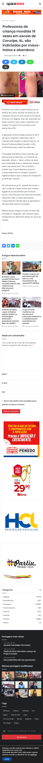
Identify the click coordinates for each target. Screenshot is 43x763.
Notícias (6, 615)
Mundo (19, 719)
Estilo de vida (15, 715)
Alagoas (12, 21)
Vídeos (5, 623)
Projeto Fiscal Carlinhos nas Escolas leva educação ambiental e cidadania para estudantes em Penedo (31, 316)
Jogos (25, 715)
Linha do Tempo (8, 719)
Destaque (7, 604)
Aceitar (7, 759)
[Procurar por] (40, 4)
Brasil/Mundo (8, 600)
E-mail (5, 383)
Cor (33, 711)
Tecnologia (7, 723)
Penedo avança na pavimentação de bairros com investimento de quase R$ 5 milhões (30, 278)
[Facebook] (5, 62)
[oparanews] (15, 4)
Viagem (16, 723)
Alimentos (6, 711)
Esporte (6, 611)
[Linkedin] (22, 62)
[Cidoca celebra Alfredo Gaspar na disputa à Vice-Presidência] (35, 684)
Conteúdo (25, 711)
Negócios (28, 719)
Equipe (5, 715)
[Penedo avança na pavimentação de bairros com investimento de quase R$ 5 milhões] (31, 266)
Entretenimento (9, 608)
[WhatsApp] (30, 62)
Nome (5, 374)
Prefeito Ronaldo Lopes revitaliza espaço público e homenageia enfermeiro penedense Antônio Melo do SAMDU (10, 316)
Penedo (6, 619)
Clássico (16, 711)
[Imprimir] (5, 67)
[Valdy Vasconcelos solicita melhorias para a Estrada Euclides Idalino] (21, 684)
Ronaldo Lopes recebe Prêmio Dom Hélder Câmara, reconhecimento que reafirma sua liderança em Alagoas (11, 284)
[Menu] (3, 4)
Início (6, 21)
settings (33, 754)
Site (3, 392)
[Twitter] (13, 62)
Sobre (37, 719)
